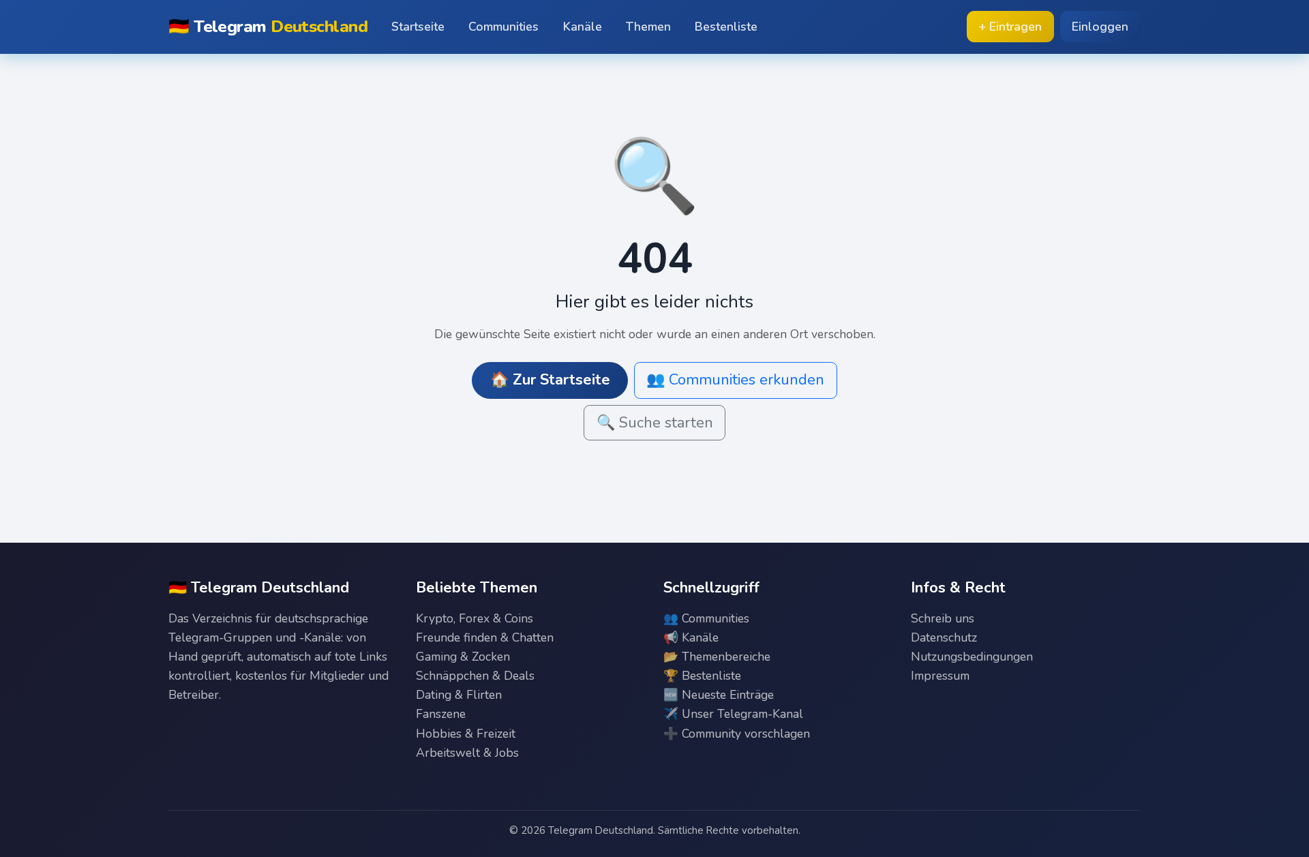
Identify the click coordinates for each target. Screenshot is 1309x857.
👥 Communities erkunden (735, 380)
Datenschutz (944, 637)
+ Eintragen (1010, 26)
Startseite (418, 26)
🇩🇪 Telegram (267, 26)
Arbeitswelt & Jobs (467, 753)
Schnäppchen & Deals (475, 675)
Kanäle (582, 26)
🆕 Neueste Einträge (718, 695)
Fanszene (441, 714)
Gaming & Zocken (463, 656)
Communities (503, 26)
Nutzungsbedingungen (972, 656)
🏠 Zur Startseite (550, 380)
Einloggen (1100, 26)
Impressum (940, 675)
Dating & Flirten (459, 695)
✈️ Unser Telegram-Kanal (733, 714)
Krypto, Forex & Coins (474, 618)
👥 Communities (706, 618)
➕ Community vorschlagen (736, 733)
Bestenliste (726, 26)
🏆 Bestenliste (702, 675)
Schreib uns (942, 618)
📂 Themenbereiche (716, 656)
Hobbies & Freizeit (465, 733)
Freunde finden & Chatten (485, 637)
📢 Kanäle (691, 637)
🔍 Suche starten (655, 422)
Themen (648, 26)
